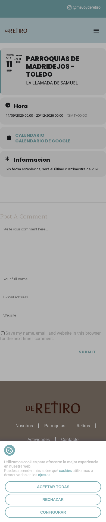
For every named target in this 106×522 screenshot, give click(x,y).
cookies (65, 470)
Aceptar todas (53, 487)
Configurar (53, 512)
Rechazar (53, 499)
